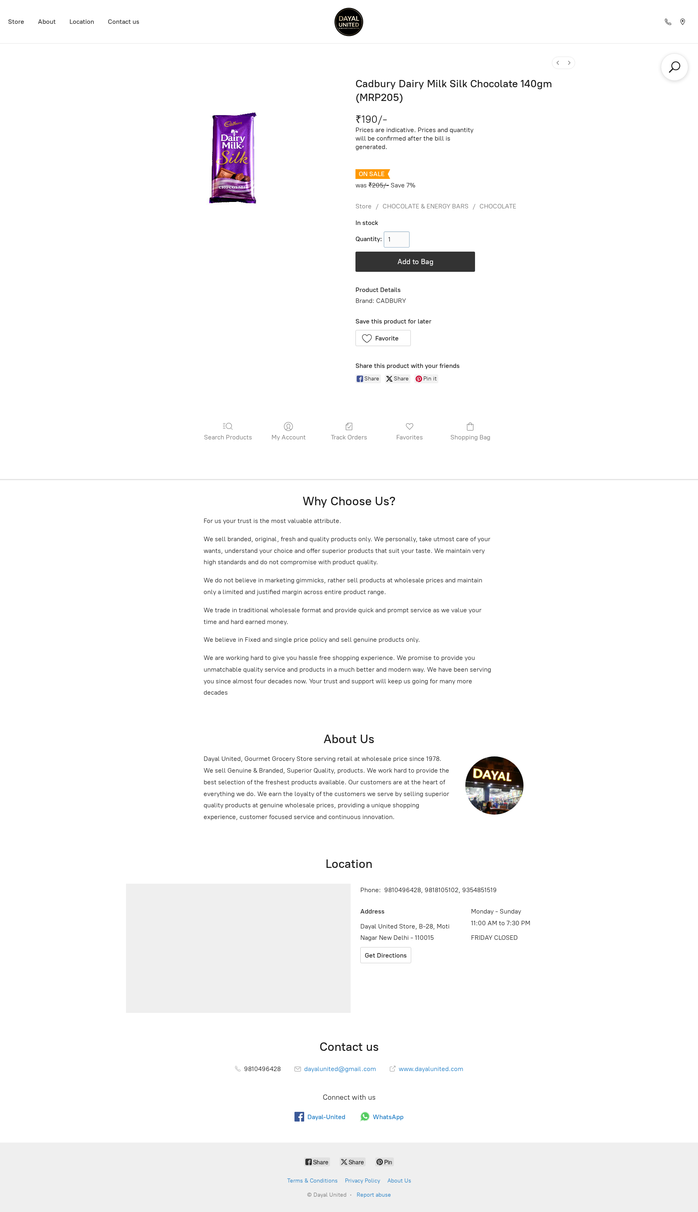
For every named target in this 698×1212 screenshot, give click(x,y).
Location (81, 21)
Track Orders (349, 437)
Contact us (123, 21)
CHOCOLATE (497, 206)
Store (16, 21)
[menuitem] (557, 63)
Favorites (409, 437)
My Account (288, 437)
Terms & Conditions (312, 1180)
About (47, 21)
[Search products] (674, 67)
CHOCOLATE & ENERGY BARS (426, 206)
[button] (383, 338)
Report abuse (374, 1194)
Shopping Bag (470, 437)
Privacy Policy (362, 1180)
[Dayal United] (349, 21)
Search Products (228, 437)
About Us (399, 1180)
